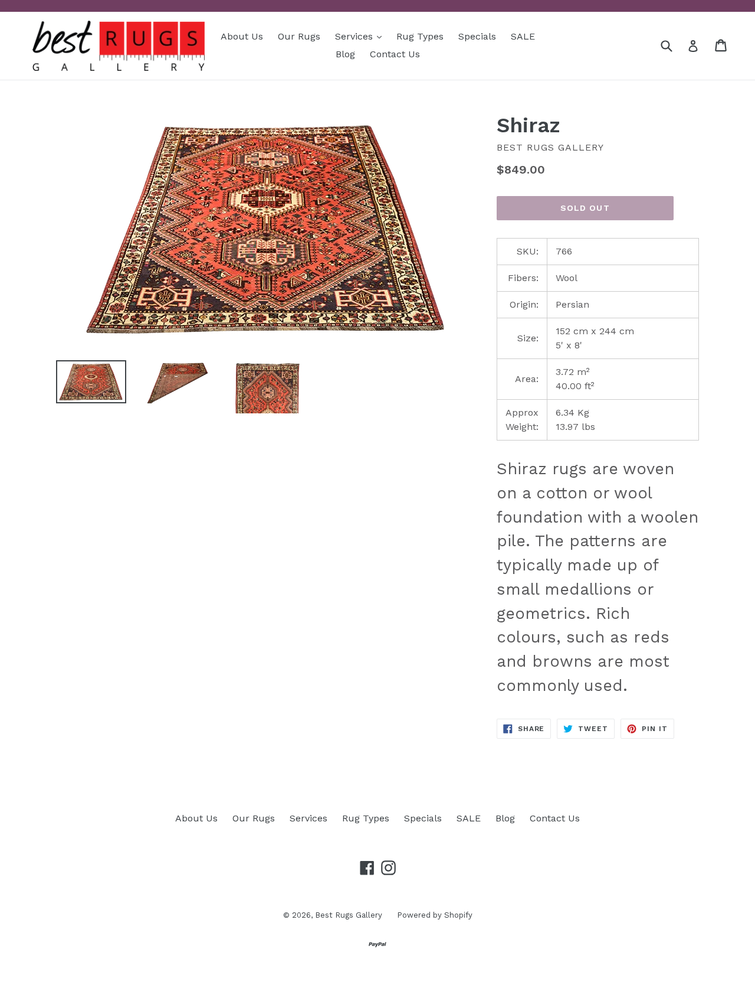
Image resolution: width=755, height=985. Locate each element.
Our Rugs (299, 36)
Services (361, 36)
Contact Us (395, 54)
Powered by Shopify (434, 915)
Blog (345, 54)
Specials (477, 36)
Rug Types (420, 36)
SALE (523, 36)
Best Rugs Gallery (348, 915)
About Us (242, 36)
